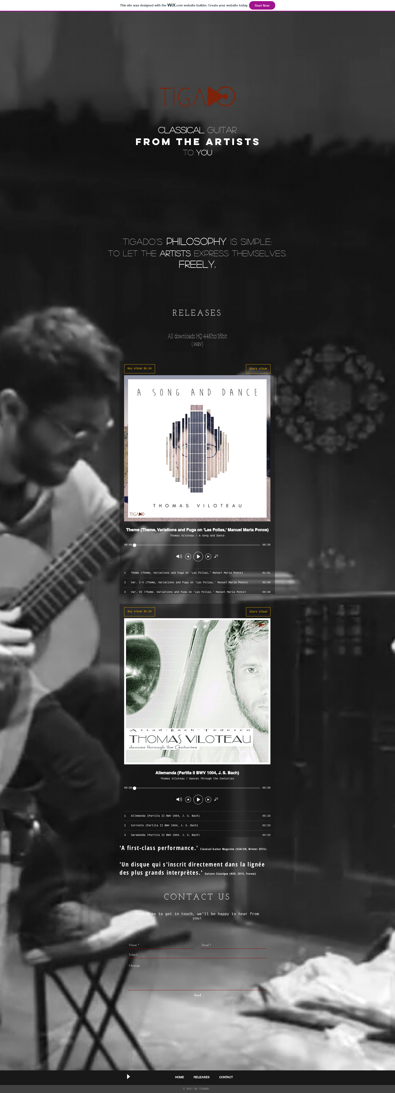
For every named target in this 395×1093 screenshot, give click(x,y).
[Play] (128, 1076)
